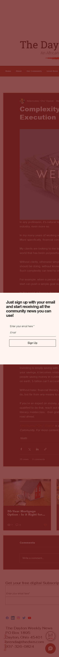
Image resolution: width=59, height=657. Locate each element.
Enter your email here (21, 326)
